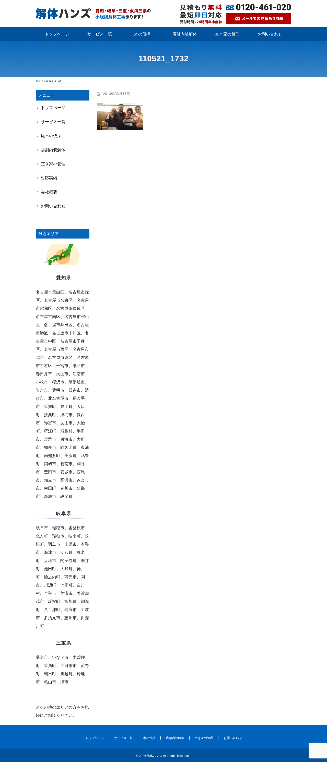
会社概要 (49, 192)
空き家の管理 (227, 34)
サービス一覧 (99, 34)
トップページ (57, 34)
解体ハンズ (154, 755)
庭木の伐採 (51, 136)
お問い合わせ (270, 34)
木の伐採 (142, 34)
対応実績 (49, 178)
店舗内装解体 (184, 34)
